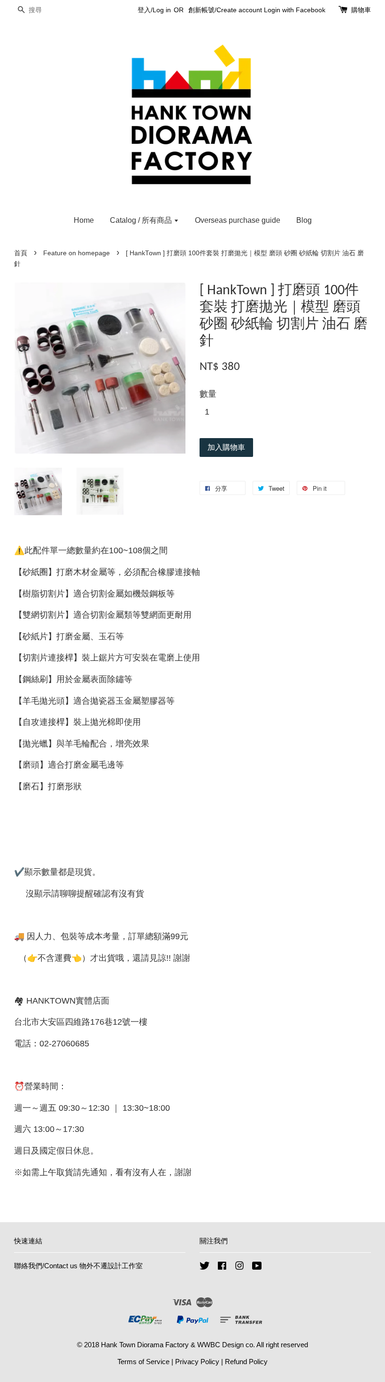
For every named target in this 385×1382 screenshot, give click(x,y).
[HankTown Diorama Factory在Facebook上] (222, 1267)
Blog (304, 220)
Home (84, 220)
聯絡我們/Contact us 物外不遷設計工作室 (78, 1266)
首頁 (20, 253)
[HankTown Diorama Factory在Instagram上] (239, 1267)
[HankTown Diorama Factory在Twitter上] (205, 1267)
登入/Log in (154, 10)
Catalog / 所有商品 (142, 220)
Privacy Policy (197, 1362)
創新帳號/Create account (225, 10)
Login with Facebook (294, 10)
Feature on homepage (76, 253)
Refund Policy (246, 1362)
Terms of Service (143, 1362)
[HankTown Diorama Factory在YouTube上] (257, 1267)
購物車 (361, 10)
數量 (208, 394)
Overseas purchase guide (237, 220)
